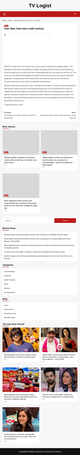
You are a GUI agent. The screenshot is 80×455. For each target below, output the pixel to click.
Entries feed (8, 309)
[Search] (75, 14)
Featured (7, 276)
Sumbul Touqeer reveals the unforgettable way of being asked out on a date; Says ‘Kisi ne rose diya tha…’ (38, 257)
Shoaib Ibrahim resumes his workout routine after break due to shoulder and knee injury (20, 160)
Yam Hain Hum (32, 66)
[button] (4, 13)
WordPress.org (9, 317)
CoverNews (46, 451)
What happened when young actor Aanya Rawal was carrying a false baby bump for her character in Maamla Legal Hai (39, 246)
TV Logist (40, 5)
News (6, 25)
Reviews (7, 288)
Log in (6, 305)
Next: (58, 115)
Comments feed (10, 313)
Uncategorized (9, 292)
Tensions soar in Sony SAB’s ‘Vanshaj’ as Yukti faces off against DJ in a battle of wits (34, 252)
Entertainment (9, 271)
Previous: (20, 115)
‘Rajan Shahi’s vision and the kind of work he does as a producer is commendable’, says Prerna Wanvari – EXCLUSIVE (37, 240)
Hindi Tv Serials (9, 280)
